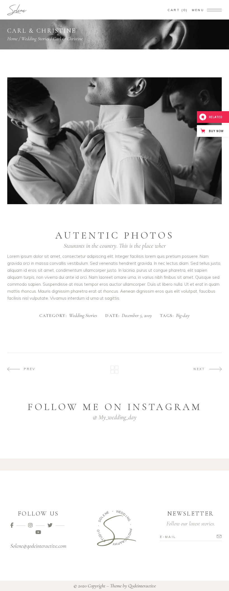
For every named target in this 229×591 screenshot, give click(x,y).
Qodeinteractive (142, 586)
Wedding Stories (35, 38)
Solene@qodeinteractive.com (38, 546)
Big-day (183, 315)
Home (12, 38)
